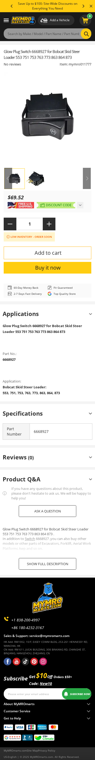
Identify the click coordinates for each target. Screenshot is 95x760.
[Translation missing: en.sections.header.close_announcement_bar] (91, 6)
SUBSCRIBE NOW (80, 694)
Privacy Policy (46, 750)
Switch (30, 538)
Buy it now (48, 267)
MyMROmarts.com (15, 750)
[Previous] (12, 6)
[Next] (83, 6)
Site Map (32, 750)
